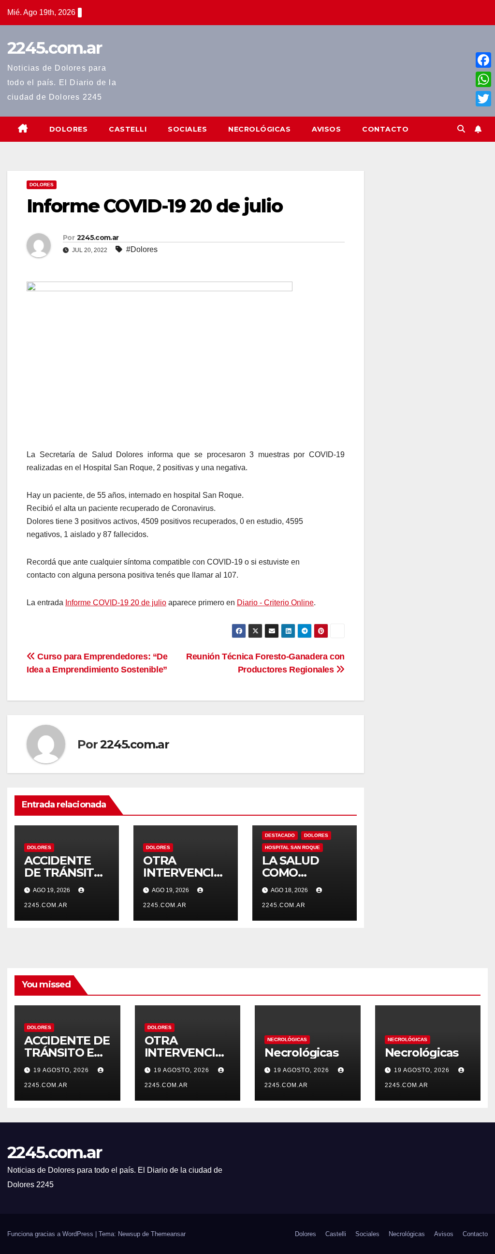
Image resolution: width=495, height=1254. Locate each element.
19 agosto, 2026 (62, 1070)
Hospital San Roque (292, 847)
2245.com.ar (54, 48)
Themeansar (168, 1234)
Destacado (280, 835)
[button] (461, 129)
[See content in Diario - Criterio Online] (159, 364)
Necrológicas (259, 129)
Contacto (385, 129)
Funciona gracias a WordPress (51, 1234)
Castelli (127, 129)
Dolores (68, 129)
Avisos (326, 129)
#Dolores (142, 249)
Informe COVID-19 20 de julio (115, 602)
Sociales (187, 129)
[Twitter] (483, 98)
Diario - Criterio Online (275, 602)
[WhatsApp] (483, 79)
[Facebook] (483, 60)
